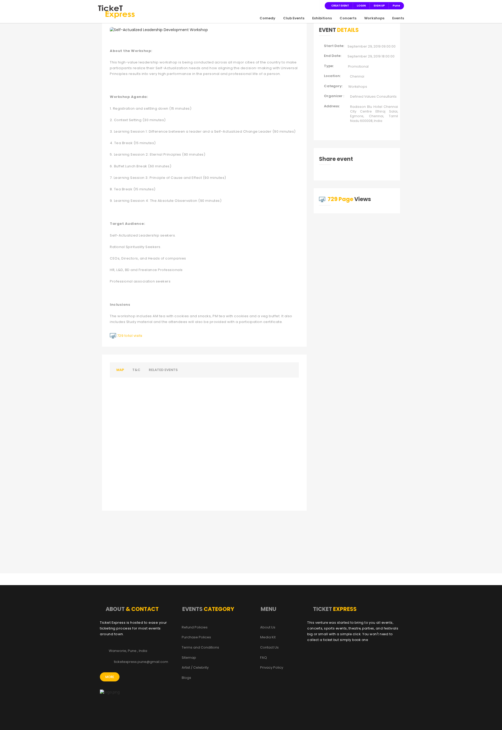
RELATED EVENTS (163, 369)
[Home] (116, 11)
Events (398, 18)
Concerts (348, 18)
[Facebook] (288, 5)
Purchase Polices (196, 637)
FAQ (263, 657)
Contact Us (269, 647)
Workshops (374, 18)
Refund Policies (195, 627)
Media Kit (268, 637)
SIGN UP (379, 6)
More (109, 677)
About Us (267, 627)
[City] (313, 5)
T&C (136, 369)
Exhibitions (322, 18)
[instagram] (301, 5)
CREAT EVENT (340, 6)
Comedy (267, 18)
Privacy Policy (271, 667)
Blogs (186, 677)
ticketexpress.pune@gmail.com (141, 662)
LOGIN (361, 6)
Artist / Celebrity (195, 667)
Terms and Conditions (200, 647)
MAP (120, 369)
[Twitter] (294, 5)
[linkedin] (307, 5)
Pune (396, 6)
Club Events (293, 18)
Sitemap (189, 657)
